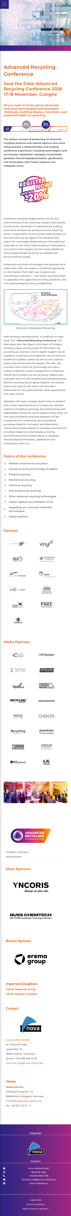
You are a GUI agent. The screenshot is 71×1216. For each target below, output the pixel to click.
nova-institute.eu (38, 1183)
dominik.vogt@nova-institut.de (24, 1063)
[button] (4, 4)
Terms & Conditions (35, 1204)
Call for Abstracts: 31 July (21, 989)
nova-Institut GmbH (18, 1039)
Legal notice (35, 1200)
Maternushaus (14, 1087)
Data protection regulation (35, 1209)
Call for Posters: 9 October (21, 993)
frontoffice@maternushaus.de (24, 1100)
